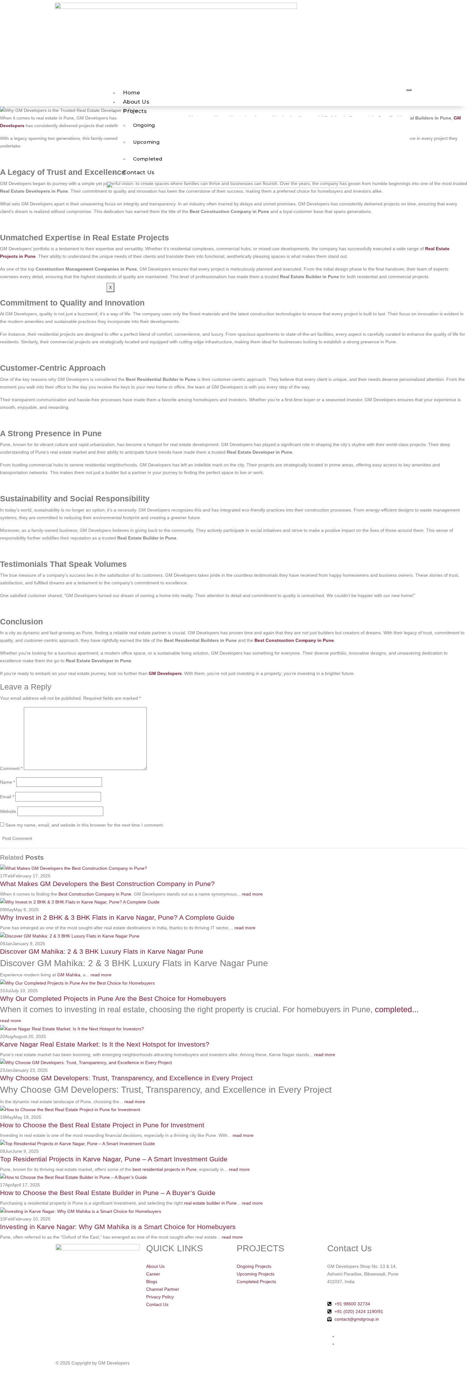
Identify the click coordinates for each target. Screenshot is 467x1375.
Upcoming (146, 142)
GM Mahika (68, 974)
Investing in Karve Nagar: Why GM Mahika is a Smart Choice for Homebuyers (118, 1226)
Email (7, 796)
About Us (136, 102)
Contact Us (139, 172)
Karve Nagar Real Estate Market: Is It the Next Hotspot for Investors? (104, 1044)
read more (253, 894)
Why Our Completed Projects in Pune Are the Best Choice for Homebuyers (113, 998)
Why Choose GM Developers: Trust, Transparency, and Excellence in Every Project (126, 1078)
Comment (11, 768)
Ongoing (144, 125)
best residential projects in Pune (164, 1169)
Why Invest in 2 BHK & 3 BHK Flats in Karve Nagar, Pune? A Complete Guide (117, 917)
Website (8, 811)
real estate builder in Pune (210, 1203)
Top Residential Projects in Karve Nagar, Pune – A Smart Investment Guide (113, 1159)
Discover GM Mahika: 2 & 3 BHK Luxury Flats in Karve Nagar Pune (101, 951)
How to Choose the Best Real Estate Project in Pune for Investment (102, 1125)
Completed (148, 159)
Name (7, 782)
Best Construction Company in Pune (94, 894)
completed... (397, 1009)
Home (131, 92)
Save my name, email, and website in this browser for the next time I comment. (84, 825)
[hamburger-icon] (408, 90)
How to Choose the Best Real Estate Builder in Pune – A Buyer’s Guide (107, 1192)
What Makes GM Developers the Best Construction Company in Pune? (107, 883)
